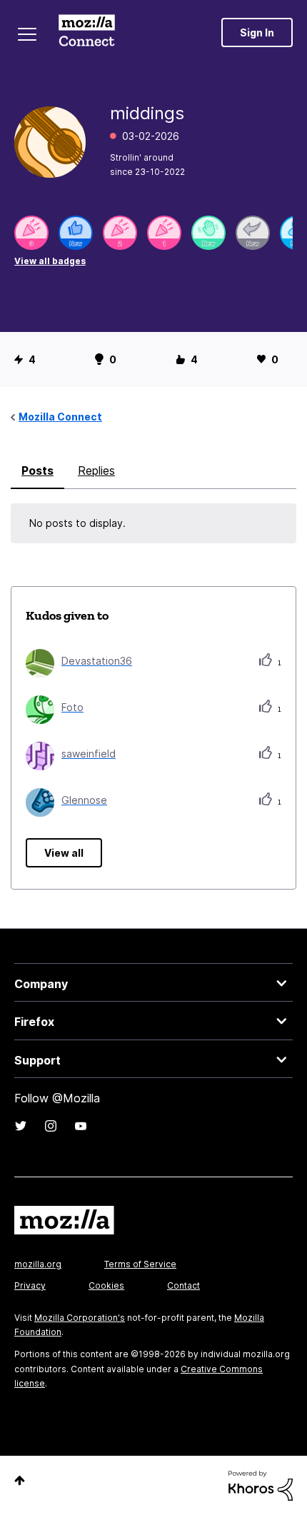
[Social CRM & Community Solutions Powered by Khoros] (260, 1485)
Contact (183, 1285)
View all (64, 853)
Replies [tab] (96, 470)
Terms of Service (140, 1264)
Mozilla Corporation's (79, 1317)
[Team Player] (76, 233)
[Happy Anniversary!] (31, 233)
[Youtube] (80, 1125)
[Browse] (27, 34)
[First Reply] (253, 233)
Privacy (30, 1285)
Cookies (106, 1285)
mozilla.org (37, 1264)
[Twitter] (20, 1125)
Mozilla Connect (86, 32)
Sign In (257, 32)
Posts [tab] (37, 470)
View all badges (50, 261)
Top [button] (19, 1480)
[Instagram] (50, 1125)
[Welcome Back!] (208, 233)
